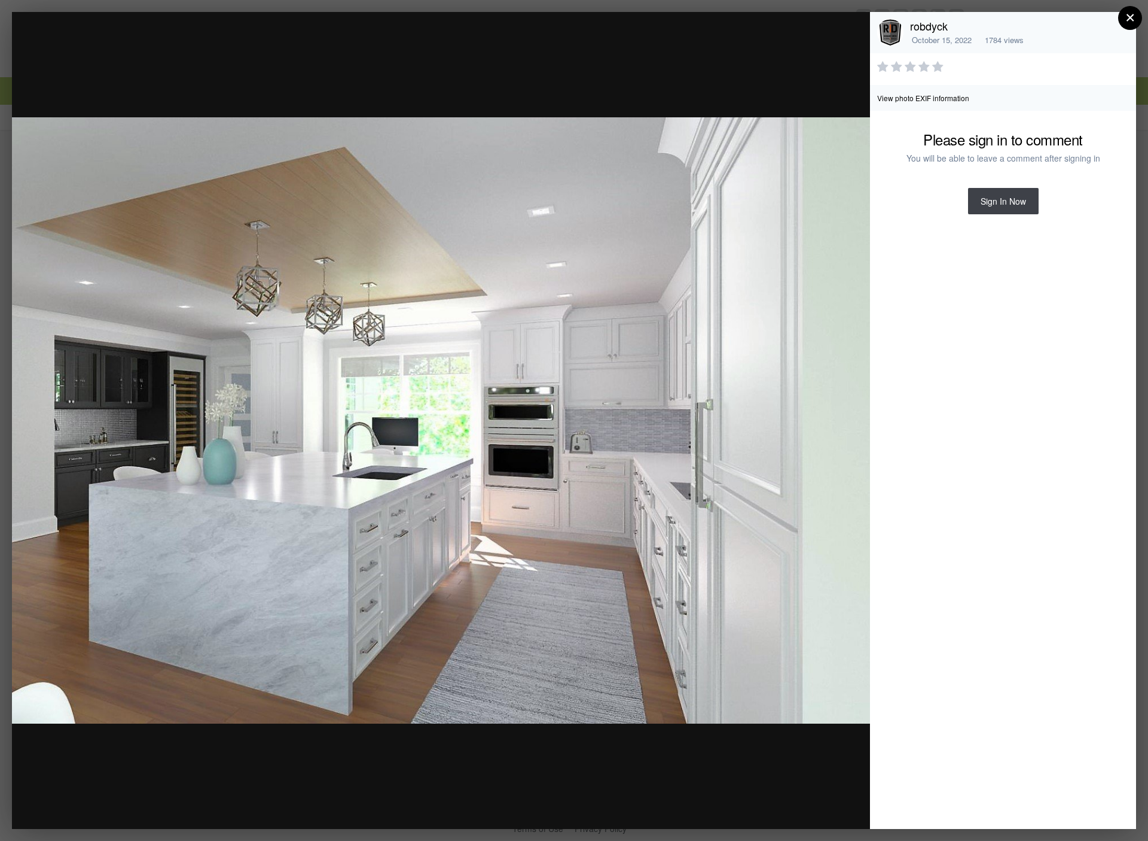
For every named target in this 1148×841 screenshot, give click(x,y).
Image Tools (749, 807)
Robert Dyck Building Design (141, 44)
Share (830, 807)
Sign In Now (1003, 201)
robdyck (929, 26)
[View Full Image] (849, 34)
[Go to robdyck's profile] (890, 32)
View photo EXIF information (923, 98)
